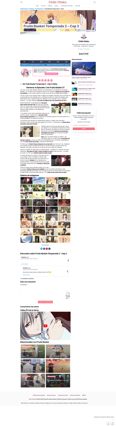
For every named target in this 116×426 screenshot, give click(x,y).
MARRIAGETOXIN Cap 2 (84, 103)
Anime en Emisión (75, 395)
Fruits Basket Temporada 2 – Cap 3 (58, 64)
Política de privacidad (39, 395)
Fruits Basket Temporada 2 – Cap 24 (32, 380)
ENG (66, 61)
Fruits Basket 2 (39, 9)
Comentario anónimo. (28, 278)
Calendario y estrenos (67, 5)
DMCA (84, 395)
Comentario (24, 284)
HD (33, 61)
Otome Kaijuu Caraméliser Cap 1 (86, 82)
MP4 (50, 61)
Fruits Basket (45, 245)
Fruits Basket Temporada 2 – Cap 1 (32, 64)
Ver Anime (77, 5)
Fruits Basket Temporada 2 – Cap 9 (57, 366)
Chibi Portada (24, 9)
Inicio (37, 5)
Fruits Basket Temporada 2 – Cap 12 (32, 366)
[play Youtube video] (45, 326)
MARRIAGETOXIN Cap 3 (84, 98)
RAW (58, 61)
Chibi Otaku (58, 2)
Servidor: (23, 33)
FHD (24, 61)
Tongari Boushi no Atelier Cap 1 (86, 88)
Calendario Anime (63, 395)
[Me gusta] (68, 260)
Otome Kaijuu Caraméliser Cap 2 (81, 77)
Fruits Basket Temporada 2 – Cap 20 (32, 351)
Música (56, 5)
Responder (24, 264)
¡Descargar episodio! (51, 73)
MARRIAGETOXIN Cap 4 (84, 93)
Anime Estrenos (51, 395)
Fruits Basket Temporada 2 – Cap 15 (57, 380)
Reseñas (50, 5)
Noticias (43, 5)
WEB (41, 61)
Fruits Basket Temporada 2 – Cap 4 (57, 351)
